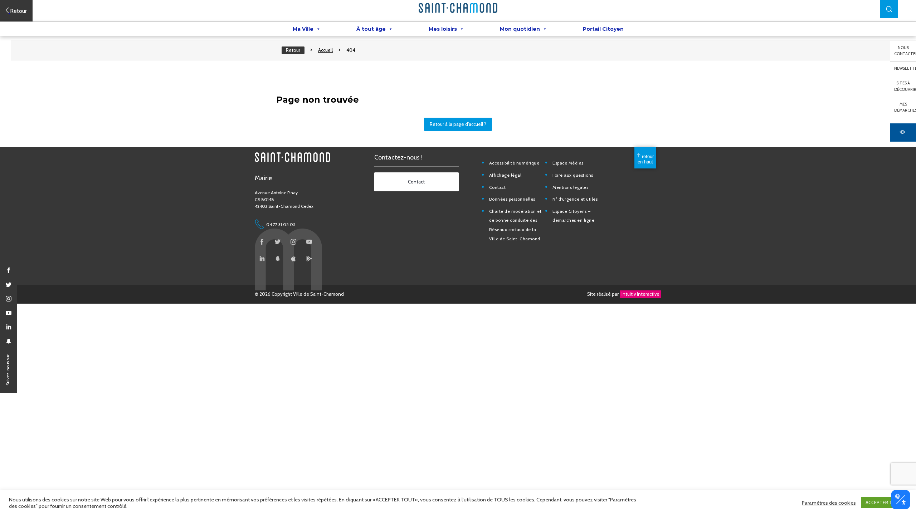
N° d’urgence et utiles (575, 199)
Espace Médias (568, 163)
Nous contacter (905, 51)
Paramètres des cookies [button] (829, 503)
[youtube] (8, 313)
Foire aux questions (572, 175)
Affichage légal (505, 175)
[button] (889, 9)
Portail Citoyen (603, 29)
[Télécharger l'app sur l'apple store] (293, 258)
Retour (293, 50)
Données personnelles (512, 199)
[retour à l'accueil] (458, 8)
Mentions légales (570, 187)
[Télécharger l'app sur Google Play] (309, 258)
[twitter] (8, 285)
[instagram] (8, 298)
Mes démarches (905, 107)
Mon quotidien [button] (520, 29)
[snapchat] (8, 341)
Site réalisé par (623, 294)
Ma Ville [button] (303, 29)
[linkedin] (8, 327)
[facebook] (8, 270)
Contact (497, 187)
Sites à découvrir (905, 86)
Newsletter (905, 68)
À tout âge (371, 29)
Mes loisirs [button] (443, 29)
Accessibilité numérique (514, 163)
